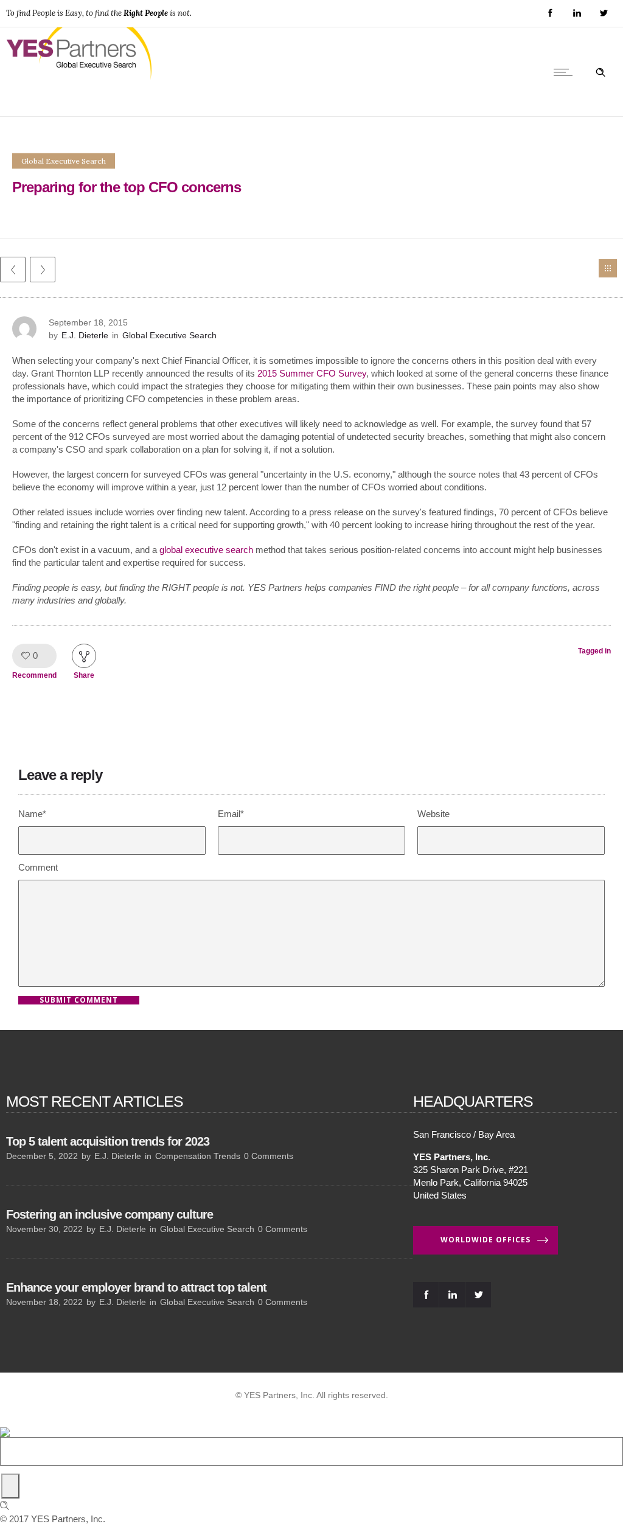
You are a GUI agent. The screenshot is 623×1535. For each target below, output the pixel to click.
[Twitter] (603, 13)
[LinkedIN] (576, 13)
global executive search (206, 550)
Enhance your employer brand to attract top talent (136, 1287)
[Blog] (608, 268)
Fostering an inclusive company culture (109, 1214)
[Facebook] (550, 13)
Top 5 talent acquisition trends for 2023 (107, 1141)
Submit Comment (79, 1000)
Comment (38, 867)
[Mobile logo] (5, 1424)
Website (433, 814)
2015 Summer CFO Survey (311, 373)
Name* (32, 814)
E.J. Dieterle (84, 335)
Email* (231, 814)
